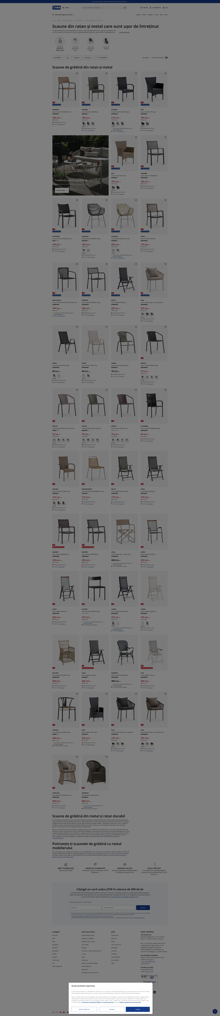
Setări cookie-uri (84, 1009)
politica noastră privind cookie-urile (130, 1002)
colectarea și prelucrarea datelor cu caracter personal (98, 1002)
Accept (138, 1009)
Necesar (112, 1009)
